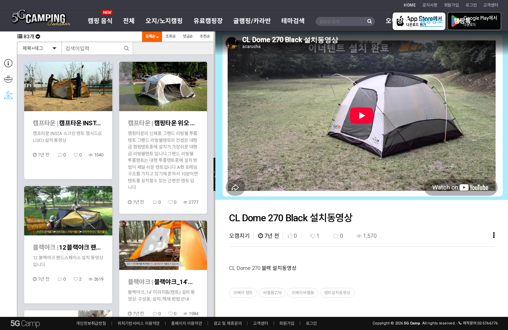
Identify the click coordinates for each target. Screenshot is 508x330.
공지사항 (430, 5)
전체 (129, 21)
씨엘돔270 (272, 292)
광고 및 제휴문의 (228, 323)
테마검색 (293, 21)
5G (24, 323)
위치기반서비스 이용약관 (138, 323)
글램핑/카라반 (252, 21)
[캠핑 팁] (8, 63)
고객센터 (490, 5)
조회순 (171, 36)
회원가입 (451, 5)
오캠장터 (397, 21)
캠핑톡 (462, 21)
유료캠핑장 (208, 21)
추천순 (205, 36)
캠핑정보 (431, 21)
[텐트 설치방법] (8, 95)
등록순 (151, 36)
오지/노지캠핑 (164, 21)
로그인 (471, 5)
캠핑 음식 (100, 21)
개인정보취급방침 (91, 323)
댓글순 (188, 36)
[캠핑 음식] (8, 79)
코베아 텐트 (243, 292)
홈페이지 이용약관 (186, 323)
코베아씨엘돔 (302, 292)
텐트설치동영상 (337, 292)
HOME (410, 5)
